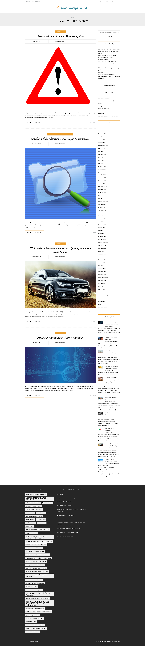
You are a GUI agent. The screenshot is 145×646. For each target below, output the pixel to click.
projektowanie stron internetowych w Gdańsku (37, 603)
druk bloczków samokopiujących (34, 509)
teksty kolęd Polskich (31, 621)
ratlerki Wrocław (29, 608)
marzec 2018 (101, 227)
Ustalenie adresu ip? (111, 322)
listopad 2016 (102, 274)
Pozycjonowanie (102, 307)
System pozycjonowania (32, 615)
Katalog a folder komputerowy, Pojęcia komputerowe (60, 139)
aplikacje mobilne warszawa (33, 502)
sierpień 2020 (102, 189)
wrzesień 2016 (102, 280)
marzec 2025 (101, 140)
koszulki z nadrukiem (30, 522)
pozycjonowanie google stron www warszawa (39, 541)
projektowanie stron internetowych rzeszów (37, 598)
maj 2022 (100, 163)
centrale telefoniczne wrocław (33, 506)
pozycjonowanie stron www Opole (37, 571)
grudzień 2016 (102, 271)
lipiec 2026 (101, 131)
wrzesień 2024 (102, 148)
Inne (99, 304)
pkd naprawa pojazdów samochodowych (37, 529)
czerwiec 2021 (102, 178)
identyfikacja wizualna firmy (34, 516)
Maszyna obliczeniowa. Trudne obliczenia (60, 338)
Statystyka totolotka (30, 611)
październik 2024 (103, 145)
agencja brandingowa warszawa (36, 494)
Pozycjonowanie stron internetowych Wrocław (69, 498)
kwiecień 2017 (102, 260)
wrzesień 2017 (102, 245)
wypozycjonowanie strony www (32, 631)
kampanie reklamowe (41, 519)
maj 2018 (100, 222)
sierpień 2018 (102, 213)
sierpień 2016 (102, 283)
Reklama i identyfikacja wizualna (60, 134)
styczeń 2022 (102, 169)
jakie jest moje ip (30, 519)
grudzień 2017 (102, 236)
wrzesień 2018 (102, 210)
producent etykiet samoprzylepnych (34, 589)
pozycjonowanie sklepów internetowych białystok (37, 554)
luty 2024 (100, 151)
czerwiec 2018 (102, 219)
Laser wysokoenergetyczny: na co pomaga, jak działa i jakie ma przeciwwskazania (107, 57)
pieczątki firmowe (29, 526)
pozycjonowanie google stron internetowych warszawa (36, 537)
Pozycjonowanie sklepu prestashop (35, 551)
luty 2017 (100, 266)
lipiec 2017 (101, 251)
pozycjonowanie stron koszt (36, 561)
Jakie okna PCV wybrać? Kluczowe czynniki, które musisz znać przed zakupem (107, 64)
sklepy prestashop (39, 608)
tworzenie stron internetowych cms (35, 625)
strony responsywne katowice (44, 611)
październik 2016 (103, 277)
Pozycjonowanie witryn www (64, 505)
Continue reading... (34, 122)
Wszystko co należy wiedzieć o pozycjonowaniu (110, 430)
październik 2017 (103, 242)
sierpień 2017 (102, 248)
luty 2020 (100, 198)
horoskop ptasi (41, 513)
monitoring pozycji (42, 522)
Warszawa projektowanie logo (36, 628)
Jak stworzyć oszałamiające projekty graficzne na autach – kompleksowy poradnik (108, 70)
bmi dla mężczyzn (47, 503)
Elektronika (60, 31)
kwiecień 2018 (102, 224)
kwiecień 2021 (102, 181)
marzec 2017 (101, 263)
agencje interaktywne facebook (36, 499)
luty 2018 (100, 230)
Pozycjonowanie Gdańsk (31, 533)
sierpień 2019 (102, 204)
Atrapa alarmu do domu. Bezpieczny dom (60, 36)
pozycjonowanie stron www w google (35, 583)
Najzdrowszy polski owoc (112, 366)
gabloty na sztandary (30, 512)
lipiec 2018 (101, 216)
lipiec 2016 (101, 286)
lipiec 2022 (101, 160)
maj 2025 (100, 137)
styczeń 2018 (102, 233)
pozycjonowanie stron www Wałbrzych (34, 579)
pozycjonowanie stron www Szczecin (36, 576)
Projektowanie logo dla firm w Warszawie (38, 594)
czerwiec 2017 (102, 254)
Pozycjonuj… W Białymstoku (64, 501)
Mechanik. (108, 413)
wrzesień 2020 (102, 186)
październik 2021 (103, 172)
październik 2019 (103, 201)
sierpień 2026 (102, 128)
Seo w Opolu (60, 494)
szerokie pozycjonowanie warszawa (34, 618)
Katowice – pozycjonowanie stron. (65, 536)
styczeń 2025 (102, 142)
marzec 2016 (101, 289)
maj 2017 (100, 257)
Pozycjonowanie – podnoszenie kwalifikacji (68, 532)
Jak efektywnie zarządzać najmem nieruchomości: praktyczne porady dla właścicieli (109, 76)
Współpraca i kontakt (33, 1)
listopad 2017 (102, 239)
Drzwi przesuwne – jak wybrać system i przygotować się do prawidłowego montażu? (109, 51)
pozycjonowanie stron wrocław (36, 568)
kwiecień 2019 (102, 207)
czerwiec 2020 (102, 192)
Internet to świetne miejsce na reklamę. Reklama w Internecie (111, 353)
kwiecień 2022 (102, 166)
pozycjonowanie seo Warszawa (34, 548)
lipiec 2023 (101, 157)
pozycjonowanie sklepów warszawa (38, 558)
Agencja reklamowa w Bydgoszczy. (108, 116)
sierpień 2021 (102, 175)
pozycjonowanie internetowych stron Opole (36, 544)
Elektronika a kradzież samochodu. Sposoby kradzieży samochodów (60, 250)
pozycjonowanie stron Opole (35, 565)
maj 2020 (100, 195)
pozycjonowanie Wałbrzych (31, 586)
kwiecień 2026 (102, 134)
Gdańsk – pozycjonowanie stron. (65, 519)
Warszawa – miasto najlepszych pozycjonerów (68, 528)
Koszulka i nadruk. (103, 98)
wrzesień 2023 (102, 154)
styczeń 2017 (101, 268)
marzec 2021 (101, 183)
